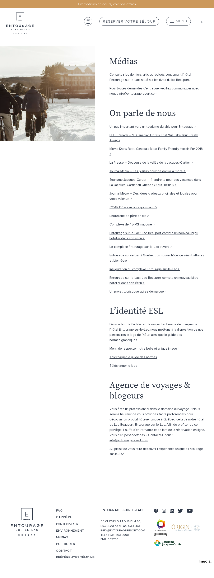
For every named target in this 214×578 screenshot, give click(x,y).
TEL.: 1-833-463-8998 (115, 534)
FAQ (59, 510)
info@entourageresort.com (138, 93)
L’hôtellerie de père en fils (128, 216)
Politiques (65, 544)
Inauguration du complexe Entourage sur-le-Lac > (145, 269)
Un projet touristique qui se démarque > (138, 291)
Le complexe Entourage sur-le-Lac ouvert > (141, 246)
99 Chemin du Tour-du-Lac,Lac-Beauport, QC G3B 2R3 (121, 523)
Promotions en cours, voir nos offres (107, 4)
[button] (178, 21)
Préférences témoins (75, 557)
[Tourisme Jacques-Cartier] (168, 543)
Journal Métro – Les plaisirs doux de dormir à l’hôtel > (148, 171)
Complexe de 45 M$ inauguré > (132, 224)
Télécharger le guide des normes (133, 357)
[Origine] (187, 527)
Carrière (64, 517)
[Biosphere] (162, 527)
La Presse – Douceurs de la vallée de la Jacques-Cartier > (151, 162)
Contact (64, 550)
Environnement (70, 530)
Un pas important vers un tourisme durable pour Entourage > (153, 126)
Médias (62, 537)
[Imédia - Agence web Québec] (205, 561)
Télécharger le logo (123, 365)
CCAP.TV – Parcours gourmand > (133, 207)
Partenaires (67, 524)
